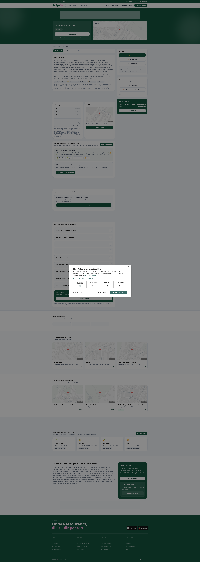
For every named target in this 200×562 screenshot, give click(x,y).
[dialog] (100, 281)
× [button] (128, 267)
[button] (100, 278)
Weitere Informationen (90, 275)
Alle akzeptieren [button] (118, 292)
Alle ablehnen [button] (101, 292)
